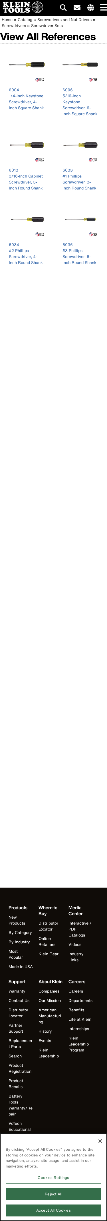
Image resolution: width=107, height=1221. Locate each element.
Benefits (76, 1010)
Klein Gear (48, 954)
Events (45, 1040)
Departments (80, 1000)
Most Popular (16, 954)
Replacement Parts (20, 1043)
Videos (74, 944)
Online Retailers (47, 941)
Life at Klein (79, 1019)
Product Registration (20, 1068)
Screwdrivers (14, 25)
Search (15, 1056)
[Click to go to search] (63, 9)
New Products (17, 920)
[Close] (100, 1141)
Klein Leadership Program (78, 1044)
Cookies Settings (53, 1177)
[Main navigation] (102, 8)
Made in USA (21, 967)
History (45, 1031)
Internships (78, 1029)
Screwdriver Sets (47, 25)
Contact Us (19, 1000)
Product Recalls (16, 1084)
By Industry (19, 942)
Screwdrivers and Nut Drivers (64, 19)
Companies (49, 991)
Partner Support (16, 1028)
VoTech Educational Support (20, 1129)
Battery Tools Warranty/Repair (21, 1105)
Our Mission (50, 1000)
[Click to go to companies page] (90, 8)
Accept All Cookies (53, 1210)
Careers (75, 991)
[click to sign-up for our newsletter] (77, 8)
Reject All (53, 1194)
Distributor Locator (48, 926)
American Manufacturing (50, 1016)
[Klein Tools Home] (21, 11)
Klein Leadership (49, 1053)
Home (7, 19)
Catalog (25, 19)
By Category (20, 932)
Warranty (17, 991)
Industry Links (76, 957)
